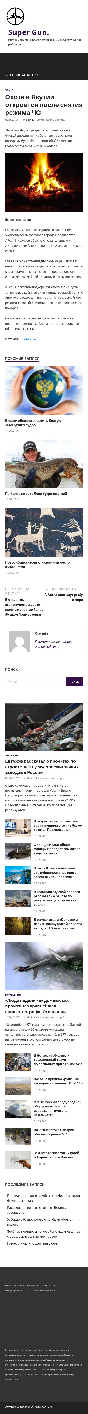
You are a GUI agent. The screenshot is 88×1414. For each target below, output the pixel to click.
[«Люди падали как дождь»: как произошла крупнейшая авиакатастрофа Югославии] (44, 991)
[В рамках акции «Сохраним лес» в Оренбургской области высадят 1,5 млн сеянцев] (18, 934)
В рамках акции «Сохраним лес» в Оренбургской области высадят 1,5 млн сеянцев (58, 923)
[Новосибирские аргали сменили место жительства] (44, 557)
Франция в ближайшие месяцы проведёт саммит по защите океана (57, 849)
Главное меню (24, 75)
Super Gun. (28, 32)
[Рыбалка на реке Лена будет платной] (44, 489)
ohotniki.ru (28, 339)
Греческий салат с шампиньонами (32, 1243)
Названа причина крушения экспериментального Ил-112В (58, 1081)
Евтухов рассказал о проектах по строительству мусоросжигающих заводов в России (42, 766)
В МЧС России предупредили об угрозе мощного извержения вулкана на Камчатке (57, 1108)
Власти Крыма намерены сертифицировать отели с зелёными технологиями (55, 872)
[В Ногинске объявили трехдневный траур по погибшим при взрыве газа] (18, 1070)
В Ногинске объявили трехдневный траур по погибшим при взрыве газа (58, 1059)
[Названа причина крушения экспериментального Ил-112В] (18, 1093)
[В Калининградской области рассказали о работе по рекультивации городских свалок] (18, 906)
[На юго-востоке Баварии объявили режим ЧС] (18, 1144)
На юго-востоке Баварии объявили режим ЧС (54, 1132)
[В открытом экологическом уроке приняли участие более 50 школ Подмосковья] (18, 835)
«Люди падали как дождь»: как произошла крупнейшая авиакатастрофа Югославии (37, 1006)
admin (30, 119)
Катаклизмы (13, 995)
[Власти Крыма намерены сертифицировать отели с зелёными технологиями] (18, 882)
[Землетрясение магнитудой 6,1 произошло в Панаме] (18, 1167)
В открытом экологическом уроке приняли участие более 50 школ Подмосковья (58, 825)
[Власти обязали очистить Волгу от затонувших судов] (44, 416)
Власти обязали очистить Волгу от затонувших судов (34, 422)
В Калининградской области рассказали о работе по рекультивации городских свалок (57, 898)
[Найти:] (44, 681)
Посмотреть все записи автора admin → (53, 644)
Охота (9, 90)
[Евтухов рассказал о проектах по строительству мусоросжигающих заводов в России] (44, 752)
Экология (12, 755)
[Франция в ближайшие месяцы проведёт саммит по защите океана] (18, 859)
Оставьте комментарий (52, 119)
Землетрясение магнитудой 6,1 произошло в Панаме (56, 1155)
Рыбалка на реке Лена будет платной (36, 493)
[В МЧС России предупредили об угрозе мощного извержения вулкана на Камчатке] (18, 1116)
